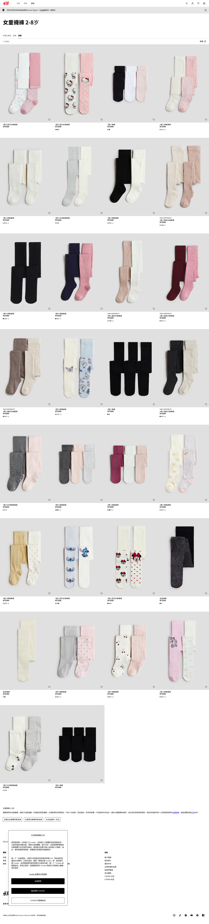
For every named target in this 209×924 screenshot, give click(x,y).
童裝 (32, 3)
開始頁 (5, 841)
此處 (42, 10)
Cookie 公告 (109, 876)
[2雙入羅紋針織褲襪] (183, 177)
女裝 (18, 3)
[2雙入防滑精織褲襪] (78, 177)
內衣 (192, 812)
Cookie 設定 (109, 879)
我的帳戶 (107, 860)
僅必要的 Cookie (38, 891)
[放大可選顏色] (57, 129)
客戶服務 (107, 857)
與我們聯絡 (108, 870)
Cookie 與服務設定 (38, 900)
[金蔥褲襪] (183, 557)
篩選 (201, 41)
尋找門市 (107, 863)
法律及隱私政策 (110, 867)
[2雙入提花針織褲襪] (26, 83)
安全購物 (107, 873)
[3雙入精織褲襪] (26, 272)
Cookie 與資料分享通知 (38, 874)
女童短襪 (175, 812)
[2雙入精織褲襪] (183, 83)
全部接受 (38, 881)
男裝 (25, 3)
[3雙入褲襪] (130, 83)
